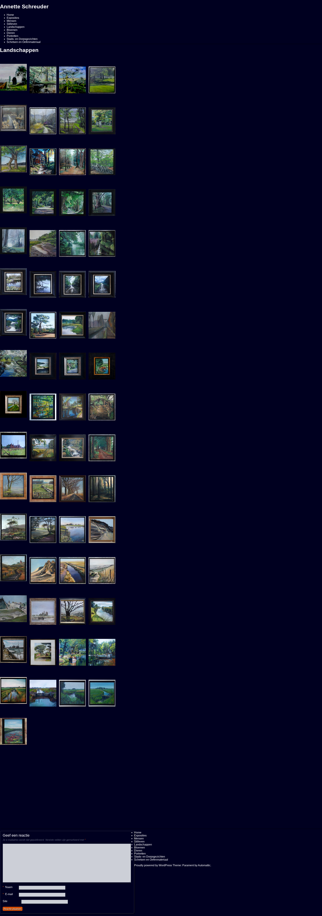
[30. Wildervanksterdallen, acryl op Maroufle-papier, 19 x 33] (72, 692)
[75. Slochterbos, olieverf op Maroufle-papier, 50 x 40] (72, 405)
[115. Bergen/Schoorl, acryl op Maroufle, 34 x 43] (102, 569)
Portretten (12, 36)
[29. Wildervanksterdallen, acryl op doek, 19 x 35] (102, 692)
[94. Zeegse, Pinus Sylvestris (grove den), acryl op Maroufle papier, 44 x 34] (43, 324)
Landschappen (15, 26)
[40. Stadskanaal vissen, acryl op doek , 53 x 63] (72, 651)
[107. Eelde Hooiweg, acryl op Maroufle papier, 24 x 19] (43, 201)
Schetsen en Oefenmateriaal (24, 42)
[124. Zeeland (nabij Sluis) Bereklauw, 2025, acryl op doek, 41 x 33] (72, 78)
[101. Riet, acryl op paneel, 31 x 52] (102, 242)
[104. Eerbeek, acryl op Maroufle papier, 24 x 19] (13, 239)
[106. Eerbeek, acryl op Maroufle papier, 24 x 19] (72, 201)
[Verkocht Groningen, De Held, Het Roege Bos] (72, 283)
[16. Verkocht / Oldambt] (72, 732)
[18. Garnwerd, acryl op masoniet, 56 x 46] (43, 773)
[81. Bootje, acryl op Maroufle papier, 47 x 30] (72, 773)
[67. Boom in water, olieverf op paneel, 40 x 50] (13, 484)
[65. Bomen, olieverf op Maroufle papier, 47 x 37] (72, 487)
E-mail (8, 894)
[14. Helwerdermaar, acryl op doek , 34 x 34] (13, 771)
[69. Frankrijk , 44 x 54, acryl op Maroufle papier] (72, 446)
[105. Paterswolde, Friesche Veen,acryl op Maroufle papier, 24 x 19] (102, 201)
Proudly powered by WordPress (153, 865)
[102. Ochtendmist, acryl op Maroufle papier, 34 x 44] (72, 242)
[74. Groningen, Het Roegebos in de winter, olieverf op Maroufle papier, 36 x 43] (13, 117)
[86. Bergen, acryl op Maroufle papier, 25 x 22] (72, 365)
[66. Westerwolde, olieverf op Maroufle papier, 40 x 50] (43, 487)
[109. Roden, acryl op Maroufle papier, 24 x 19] (102, 160)
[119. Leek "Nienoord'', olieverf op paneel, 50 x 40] (102, 119)
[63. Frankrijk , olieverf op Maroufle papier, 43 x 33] (13, 525)
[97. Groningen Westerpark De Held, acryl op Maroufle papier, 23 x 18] (102, 283)
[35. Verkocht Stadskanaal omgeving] (13, 689)
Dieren (11, 32)
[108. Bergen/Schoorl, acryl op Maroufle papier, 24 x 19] (13, 198)
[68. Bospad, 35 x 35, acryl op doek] (102, 446)
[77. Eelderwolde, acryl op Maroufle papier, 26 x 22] (13, 403)
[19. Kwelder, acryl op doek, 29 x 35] (43, 732)
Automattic (204, 865)
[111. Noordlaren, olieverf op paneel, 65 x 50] (72, 160)
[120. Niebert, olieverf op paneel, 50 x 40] (72, 119)
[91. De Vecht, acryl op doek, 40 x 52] (72, 324)
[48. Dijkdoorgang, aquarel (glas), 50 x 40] (43, 651)
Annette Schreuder (24, 7)
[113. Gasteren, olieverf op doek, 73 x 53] (13, 157)
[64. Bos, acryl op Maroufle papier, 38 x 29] (102, 487)
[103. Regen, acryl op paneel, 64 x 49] (43, 242)
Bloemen (12, 29)
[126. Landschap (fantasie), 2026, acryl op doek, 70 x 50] (43, 78)
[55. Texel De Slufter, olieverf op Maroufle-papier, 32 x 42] (72, 569)
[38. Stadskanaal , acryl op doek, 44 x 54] (102, 651)
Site (5, 901)
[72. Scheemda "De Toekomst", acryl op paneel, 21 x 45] (13, 444)
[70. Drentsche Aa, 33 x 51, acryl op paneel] (43, 446)
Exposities (13, 17)
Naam (7, 887)
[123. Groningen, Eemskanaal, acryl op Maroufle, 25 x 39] (102, 773)
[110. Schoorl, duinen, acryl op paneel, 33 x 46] (102, 528)
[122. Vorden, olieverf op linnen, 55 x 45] (102, 78)
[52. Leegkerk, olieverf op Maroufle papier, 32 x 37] (43, 610)
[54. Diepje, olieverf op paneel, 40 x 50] (102, 610)
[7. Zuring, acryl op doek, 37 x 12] (13, 730)
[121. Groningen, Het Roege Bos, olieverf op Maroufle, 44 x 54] (43, 119)
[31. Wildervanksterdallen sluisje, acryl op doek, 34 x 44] (43, 692)
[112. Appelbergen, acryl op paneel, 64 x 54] (43, 160)
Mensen (11, 20)
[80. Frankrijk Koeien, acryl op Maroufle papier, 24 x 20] (102, 365)
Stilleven (12, 23)
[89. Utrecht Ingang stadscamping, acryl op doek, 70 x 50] (13, 362)
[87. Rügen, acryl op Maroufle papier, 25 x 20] (43, 365)
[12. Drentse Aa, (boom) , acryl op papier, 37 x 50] (72, 610)
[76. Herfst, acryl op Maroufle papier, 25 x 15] (43, 405)
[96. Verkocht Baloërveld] (13, 321)
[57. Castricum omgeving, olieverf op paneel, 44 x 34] (72, 528)
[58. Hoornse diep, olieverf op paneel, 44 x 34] (43, 528)
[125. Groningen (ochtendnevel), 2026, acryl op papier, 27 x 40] (13, 76)
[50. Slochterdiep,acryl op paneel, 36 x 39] (13, 648)
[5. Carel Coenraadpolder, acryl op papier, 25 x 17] (102, 732)
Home (10, 14)
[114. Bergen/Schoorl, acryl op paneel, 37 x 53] (13, 607)
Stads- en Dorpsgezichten (22, 39)
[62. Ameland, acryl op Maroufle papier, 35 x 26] (13, 566)
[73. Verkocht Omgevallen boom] (102, 405)
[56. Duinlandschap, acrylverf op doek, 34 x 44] (43, 569)
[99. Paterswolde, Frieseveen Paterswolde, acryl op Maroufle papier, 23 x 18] (43, 283)
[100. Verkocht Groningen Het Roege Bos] (13, 280)
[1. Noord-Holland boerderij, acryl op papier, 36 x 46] (13, 812)
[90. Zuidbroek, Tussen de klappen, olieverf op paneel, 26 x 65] (102, 324)
